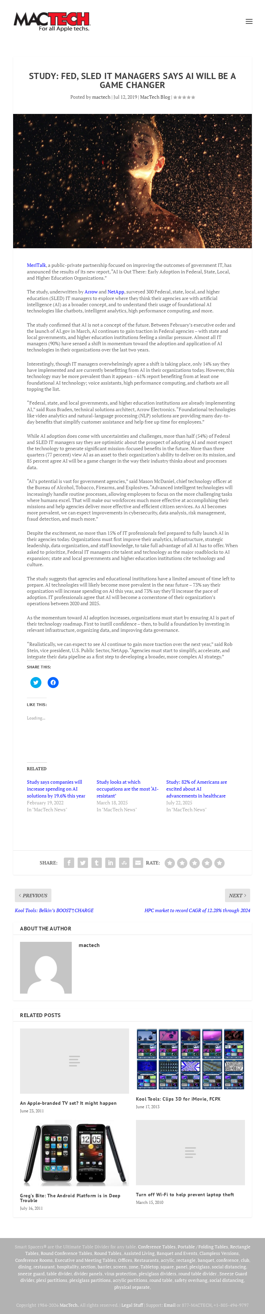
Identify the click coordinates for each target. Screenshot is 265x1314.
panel (181, 1267)
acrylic (167, 1260)
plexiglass (199, 1267)
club (245, 1260)
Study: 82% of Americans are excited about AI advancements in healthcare (196, 789)
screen (120, 1267)
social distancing (229, 1267)
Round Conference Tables (66, 1253)
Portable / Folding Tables (203, 1247)
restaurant (44, 1267)
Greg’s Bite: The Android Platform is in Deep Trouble (70, 1198)
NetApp (116, 291)
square (167, 1267)
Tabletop (149, 1267)
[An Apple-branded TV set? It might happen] (74, 1061)
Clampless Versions (219, 1253)
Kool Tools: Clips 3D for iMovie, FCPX (178, 1099)
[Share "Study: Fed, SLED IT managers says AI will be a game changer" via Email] (138, 863)
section (88, 1267)
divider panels (88, 1273)
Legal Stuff (132, 1305)
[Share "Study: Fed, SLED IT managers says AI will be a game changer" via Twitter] (83, 863)
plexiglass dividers (157, 1273)
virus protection (121, 1273)
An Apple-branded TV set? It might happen (68, 1103)
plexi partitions (51, 1280)
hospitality (68, 1267)
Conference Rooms (34, 1260)
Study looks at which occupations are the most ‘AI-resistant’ (128, 789)
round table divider (197, 1273)
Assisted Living (139, 1253)
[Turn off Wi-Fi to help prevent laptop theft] (190, 1152)
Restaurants (146, 1260)
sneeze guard (31, 1273)
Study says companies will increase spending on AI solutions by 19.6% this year (56, 789)
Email (170, 1305)
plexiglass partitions (90, 1280)
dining (24, 1267)
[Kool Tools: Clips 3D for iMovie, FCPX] (190, 1059)
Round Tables (107, 1253)
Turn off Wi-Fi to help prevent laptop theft (185, 1194)
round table (161, 1280)
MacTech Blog (155, 97)
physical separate (132, 1287)
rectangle (186, 1260)
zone (133, 1267)
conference (227, 1260)
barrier (104, 1267)
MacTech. (69, 1305)
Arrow (91, 291)
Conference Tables (157, 1247)
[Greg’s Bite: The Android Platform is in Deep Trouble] (74, 1153)
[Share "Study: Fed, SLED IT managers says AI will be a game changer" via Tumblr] (97, 863)
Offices (125, 1260)
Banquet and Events (177, 1253)
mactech (101, 97)
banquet (206, 1260)
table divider (59, 1273)
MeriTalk (36, 265)
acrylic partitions (130, 1280)
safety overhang (191, 1280)
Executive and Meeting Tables (85, 1260)
